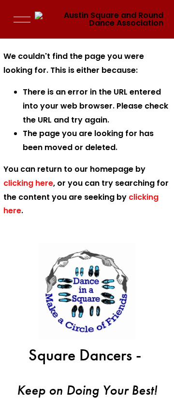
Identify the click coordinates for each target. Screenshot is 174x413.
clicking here (28, 183)
